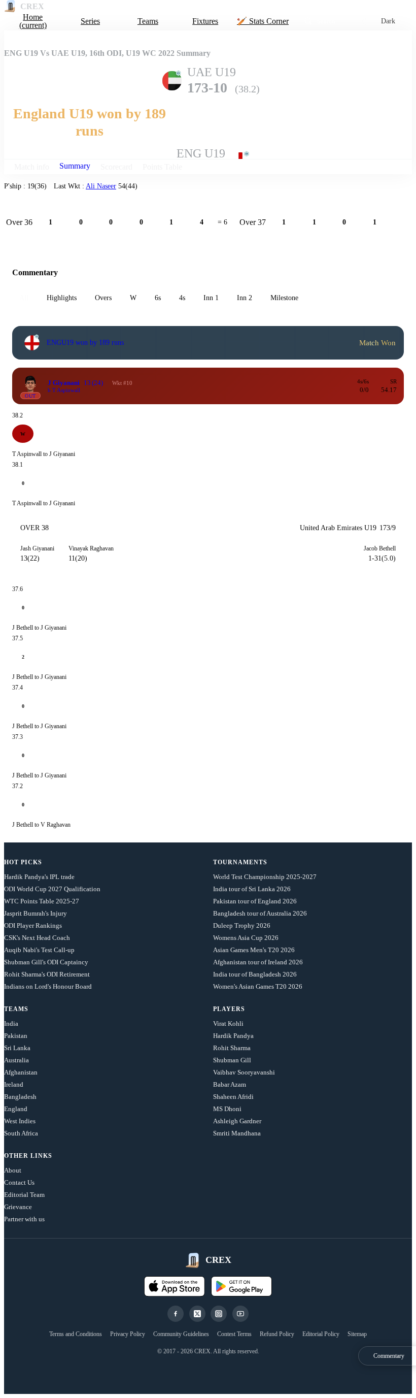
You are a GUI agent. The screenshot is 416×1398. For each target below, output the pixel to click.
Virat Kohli (228, 1023)
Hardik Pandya (233, 1035)
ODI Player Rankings (33, 925)
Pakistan (15, 1035)
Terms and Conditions (75, 1334)
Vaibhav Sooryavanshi (244, 1072)
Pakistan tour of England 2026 (255, 901)
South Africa (21, 1133)
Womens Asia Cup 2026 (246, 937)
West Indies (20, 1121)
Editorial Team (24, 1194)
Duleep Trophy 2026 (241, 925)
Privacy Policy (127, 1334)
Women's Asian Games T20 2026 (257, 986)
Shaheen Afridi (233, 1096)
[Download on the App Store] (174, 1286)
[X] (197, 1314)
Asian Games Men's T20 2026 (254, 950)
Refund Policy (277, 1334)
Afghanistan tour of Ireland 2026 (258, 962)
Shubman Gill (232, 1060)
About (12, 1170)
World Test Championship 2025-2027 (265, 877)
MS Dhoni (227, 1109)
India (11, 1023)
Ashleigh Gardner (237, 1121)
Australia (16, 1060)
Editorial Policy (320, 1334)
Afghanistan (21, 1072)
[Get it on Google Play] (241, 1286)
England (15, 1109)
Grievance (18, 1207)
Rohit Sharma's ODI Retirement (47, 974)
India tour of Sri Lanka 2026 (252, 889)
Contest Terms (234, 1334)
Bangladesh (20, 1096)
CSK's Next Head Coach (37, 937)
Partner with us (24, 1219)
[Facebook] (175, 1314)
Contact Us (19, 1182)
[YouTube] (240, 1314)
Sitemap (357, 1334)
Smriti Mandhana (237, 1133)
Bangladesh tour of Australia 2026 (260, 913)
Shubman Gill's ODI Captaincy (46, 962)
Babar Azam (229, 1084)
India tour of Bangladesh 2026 (255, 974)
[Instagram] (219, 1314)
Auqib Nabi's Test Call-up (39, 950)
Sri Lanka (17, 1048)
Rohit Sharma (232, 1048)
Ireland (13, 1084)
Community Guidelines (181, 1334)
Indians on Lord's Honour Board (48, 986)
